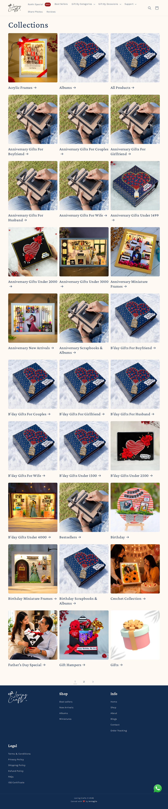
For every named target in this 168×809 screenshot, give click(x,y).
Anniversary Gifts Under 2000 (32, 281)
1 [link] (75, 681)
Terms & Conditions (19, 753)
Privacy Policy (16, 759)
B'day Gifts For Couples (27, 414)
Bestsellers (68, 537)
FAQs (10, 776)
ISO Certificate (16, 782)
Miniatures (65, 719)
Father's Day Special (25, 665)
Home (114, 701)
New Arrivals (66, 707)
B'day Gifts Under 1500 (78, 475)
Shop (113, 707)
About (114, 713)
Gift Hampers (70, 665)
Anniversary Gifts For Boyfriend (25, 151)
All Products (120, 87)
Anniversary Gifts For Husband (25, 217)
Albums (65, 87)
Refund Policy (16, 771)
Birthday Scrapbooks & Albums (78, 600)
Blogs (114, 719)
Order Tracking (119, 730)
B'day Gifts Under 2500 (130, 475)
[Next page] (92, 681)
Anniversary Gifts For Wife (81, 215)
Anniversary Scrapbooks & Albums (81, 350)
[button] (83, 4)
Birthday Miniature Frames (30, 598)
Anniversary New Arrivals (29, 348)
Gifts (115, 665)
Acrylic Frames (20, 87)
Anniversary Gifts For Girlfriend (128, 151)
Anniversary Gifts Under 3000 (84, 281)
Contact (115, 724)
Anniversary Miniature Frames (129, 283)
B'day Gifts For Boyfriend (131, 348)
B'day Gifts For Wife (24, 475)
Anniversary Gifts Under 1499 (135, 215)
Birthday (118, 537)
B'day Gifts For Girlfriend (80, 414)
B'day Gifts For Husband (130, 414)
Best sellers (65, 701)
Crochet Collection (126, 598)
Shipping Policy (17, 765)
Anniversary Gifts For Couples (83, 149)
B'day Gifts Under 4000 (27, 537)
